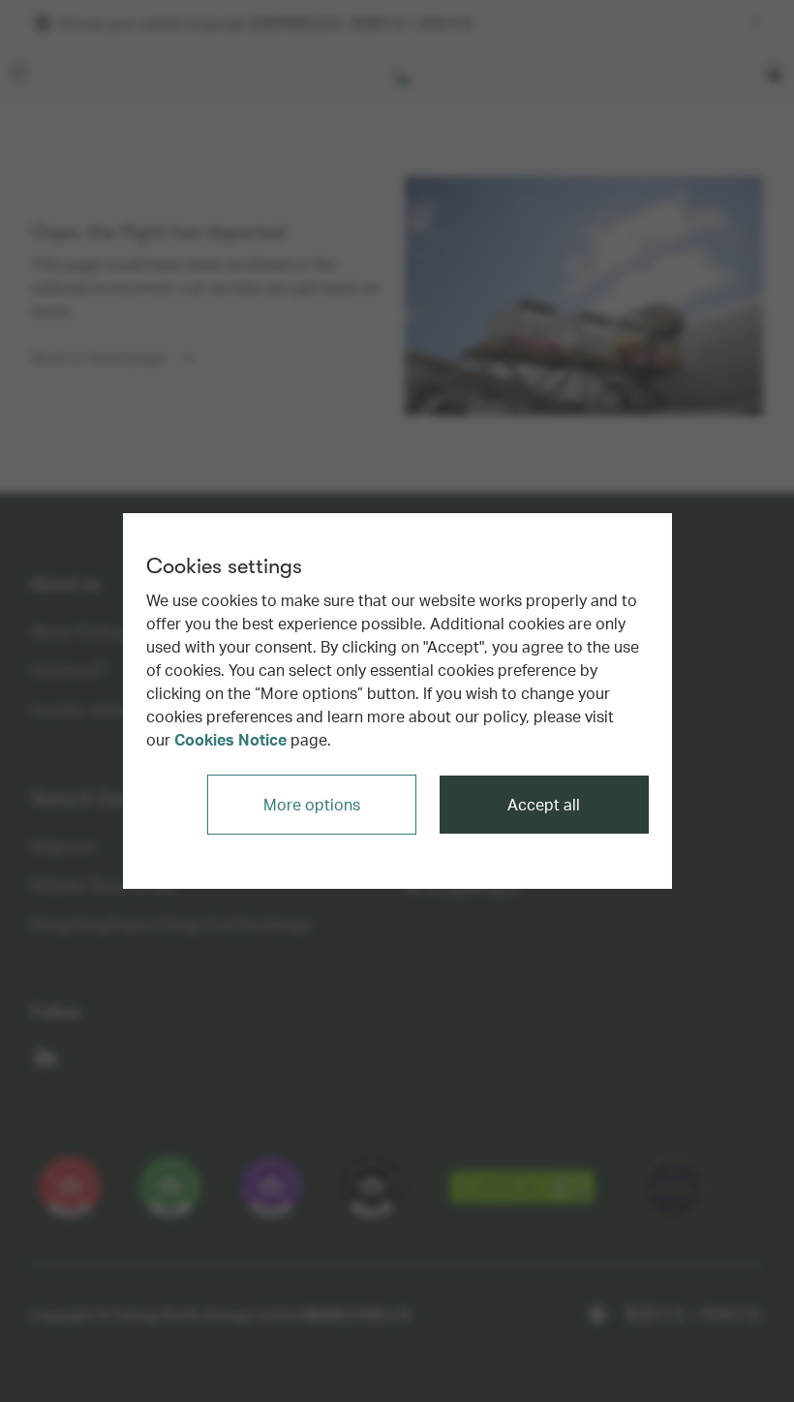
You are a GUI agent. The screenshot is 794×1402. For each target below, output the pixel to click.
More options (311, 804)
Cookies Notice (230, 739)
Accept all (543, 804)
